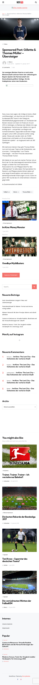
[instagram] (21, 679)
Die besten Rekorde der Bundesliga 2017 (18, 518)
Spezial (5, 554)
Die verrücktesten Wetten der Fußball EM (16, 602)
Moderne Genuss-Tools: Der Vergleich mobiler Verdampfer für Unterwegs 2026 (16, 325)
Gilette (16, 192)
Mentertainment (8, 512)
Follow (20, 344)
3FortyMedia (26, 676)
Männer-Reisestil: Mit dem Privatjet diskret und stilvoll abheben (19, 313)
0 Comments (6, 67)
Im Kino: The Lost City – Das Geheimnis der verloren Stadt (21, 358)
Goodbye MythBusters (13, 263)
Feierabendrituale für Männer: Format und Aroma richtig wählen (17, 307)
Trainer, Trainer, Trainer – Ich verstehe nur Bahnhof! (15, 475)
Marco (10, 62)
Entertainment (7, 223)
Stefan (6, 565)
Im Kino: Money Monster (13, 227)
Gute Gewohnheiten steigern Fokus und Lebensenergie (14, 301)
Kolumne (5, 470)
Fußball (7, 192)
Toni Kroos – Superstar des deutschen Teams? (14, 560)
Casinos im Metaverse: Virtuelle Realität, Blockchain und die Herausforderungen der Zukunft (19, 319)
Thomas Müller (27, 192)
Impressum (5, 628)
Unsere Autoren (7, 624)
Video (5, 44)
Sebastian (6, 481)
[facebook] (18, 679)
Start (3, 13)
